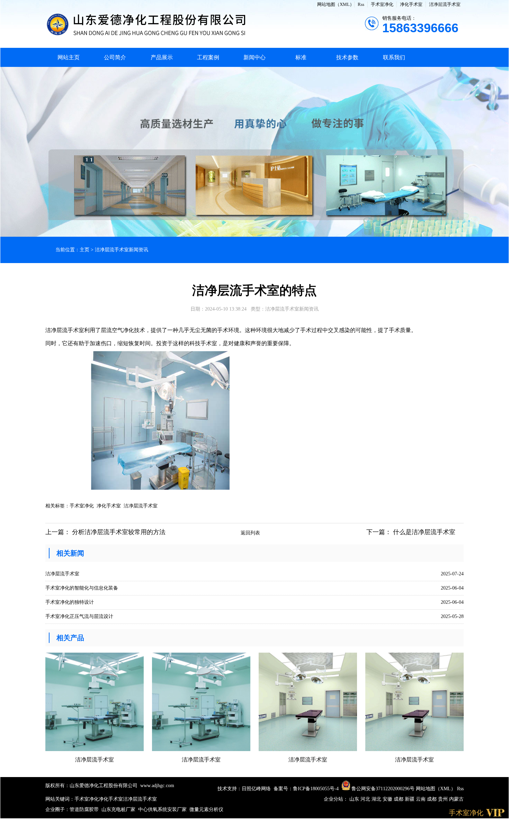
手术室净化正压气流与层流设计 (79, 616)
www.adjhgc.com (157, 785)
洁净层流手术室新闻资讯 (121, 249)
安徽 (388, 799)
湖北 (377, 799)
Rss (361, 4)
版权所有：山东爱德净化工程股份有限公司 (91, 785)
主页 (84, 249)
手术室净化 (382, 4)
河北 (366, 799)
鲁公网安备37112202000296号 (382, 788)
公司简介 (115, 57)
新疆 (410, 799)
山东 (354, 799)
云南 (421, 799)
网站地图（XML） (335, 4)
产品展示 (162, 57)
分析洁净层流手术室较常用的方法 (119, 532)
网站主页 (68, 57)
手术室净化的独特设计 (69, 602)
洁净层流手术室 (445, 4)
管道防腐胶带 (84, 809)
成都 (399, 799)
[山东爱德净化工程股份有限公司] (145, 24)
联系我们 (394, 57)
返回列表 (250, 532)
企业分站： (336, 799)
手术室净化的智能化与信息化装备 (81, 588)
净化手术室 (411, 4)
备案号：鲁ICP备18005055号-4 (306, 788)
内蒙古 (456, 799)
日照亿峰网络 (256, 788)
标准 (300, 57)
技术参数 (347, 57)
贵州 (443, 799)
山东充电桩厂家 (118, 809)
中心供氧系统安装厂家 (162, 809)
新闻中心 (254, 57)
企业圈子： (57, 809)
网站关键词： (59, 799)
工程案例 (208, 57)
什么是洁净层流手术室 (424, 532)
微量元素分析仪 (206, 809)
